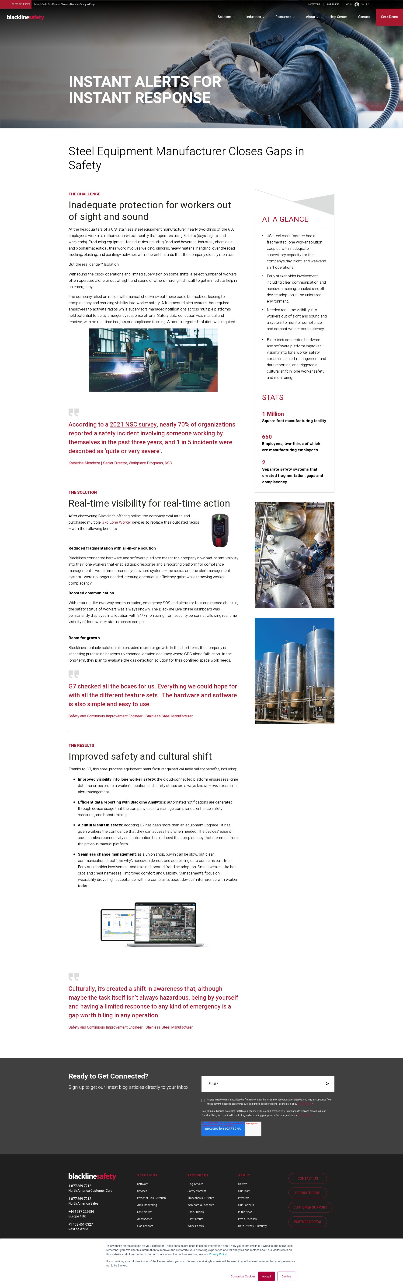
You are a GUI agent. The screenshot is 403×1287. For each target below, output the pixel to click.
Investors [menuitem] (244, 1198)
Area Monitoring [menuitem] (147, 1205)
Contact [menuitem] (364, 16)
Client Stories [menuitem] (196, 1219)
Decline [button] (286, 1276)
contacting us (305, 1104)
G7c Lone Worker (116, 522)
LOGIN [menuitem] (348, 4)
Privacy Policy (217, 1254)
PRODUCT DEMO (307, 1193)
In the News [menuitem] (245, 1212)
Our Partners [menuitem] (246, 1205)
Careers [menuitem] (242, 1184)
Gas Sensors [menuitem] (145, 1226)
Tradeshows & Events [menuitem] (201, 1198)
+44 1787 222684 (81, 1211)
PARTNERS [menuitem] (333, 4)
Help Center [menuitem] (338, 16)
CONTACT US (308, 1178)
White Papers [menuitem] (196, 1226)
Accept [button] (266, 1276)
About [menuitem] (310, 16)
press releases (20, 4)
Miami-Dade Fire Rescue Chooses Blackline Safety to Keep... (65, 4)
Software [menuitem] (142, 1184)
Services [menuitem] (142, 1191)
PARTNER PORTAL (308, 1222)
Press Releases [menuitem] (247, 1219)
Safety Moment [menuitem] (197, 1191)
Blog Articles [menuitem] (195, 1184)
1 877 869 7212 (80, 1186)
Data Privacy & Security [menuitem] (252, 1226)
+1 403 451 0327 (81, 1224)
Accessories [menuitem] (144, 1219)
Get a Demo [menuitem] (389, 16)
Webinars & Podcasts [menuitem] (201, 1205)
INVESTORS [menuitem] (314, 4)
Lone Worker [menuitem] (144, 1212)
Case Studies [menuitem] (196, 1212)
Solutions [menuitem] (225, 16)
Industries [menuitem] (253, 16)
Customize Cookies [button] (243, 1276)
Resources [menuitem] (283, 16)
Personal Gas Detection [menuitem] (151, 1198)
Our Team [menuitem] (244, 1191)
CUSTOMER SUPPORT (310, 1207)
